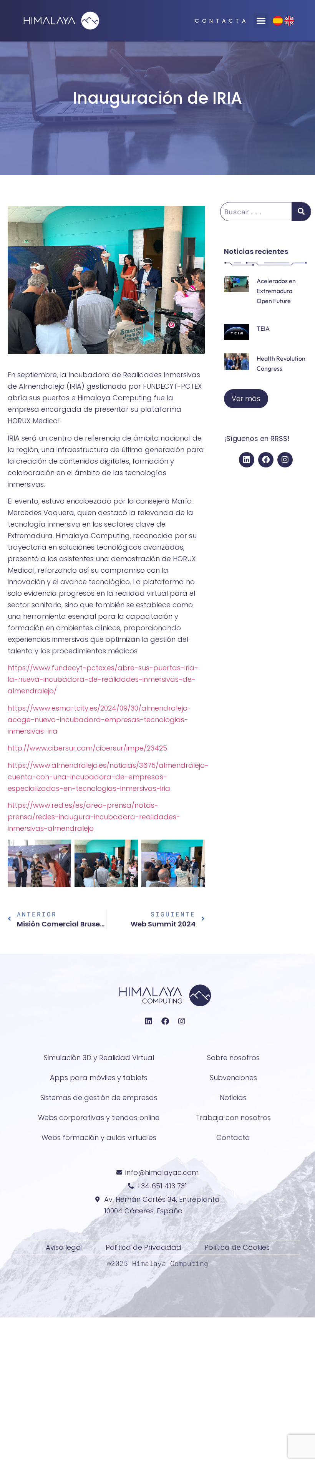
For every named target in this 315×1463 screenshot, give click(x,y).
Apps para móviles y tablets (99, 1077)
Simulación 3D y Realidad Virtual (99, 1057)
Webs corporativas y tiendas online (98, 1117)
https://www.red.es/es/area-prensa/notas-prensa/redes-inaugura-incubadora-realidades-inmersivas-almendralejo (94, 816)
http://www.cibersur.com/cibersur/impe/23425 (87, 748)
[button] (261, 20)
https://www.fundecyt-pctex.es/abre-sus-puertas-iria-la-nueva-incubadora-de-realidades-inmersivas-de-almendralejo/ (103, 679)
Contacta (221, 21)
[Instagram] (285, 459)
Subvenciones (233, 1077)
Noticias (233, 1097)
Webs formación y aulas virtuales (98, 1137)
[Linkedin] (246, 459)
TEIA (263, 328)
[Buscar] (301, 211)
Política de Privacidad (143, 1247)
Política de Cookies (237, 1247)
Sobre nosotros (233, 1057)
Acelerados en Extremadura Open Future (276, 291)
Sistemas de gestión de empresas (99, 1097)
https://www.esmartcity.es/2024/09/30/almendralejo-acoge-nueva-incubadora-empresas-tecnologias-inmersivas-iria (99, 719)
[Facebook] (266, 459)
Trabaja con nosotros (233, 1117)
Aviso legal (64, 1247)
